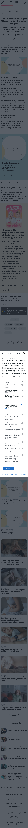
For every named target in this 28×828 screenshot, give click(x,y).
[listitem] (14, 382)
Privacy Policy (22, 474)
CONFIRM (8, 468)
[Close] (24, 353)
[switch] (22, 385)
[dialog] (14, 414)
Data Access (14, 474)
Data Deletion (5, 474)
